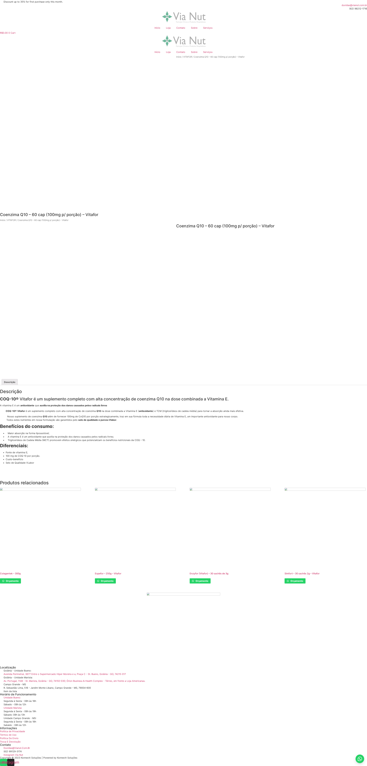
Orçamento (12, 580)
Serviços (207, 27)
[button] (360, 759)
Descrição (9, 382)
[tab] (10, 382)
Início (157, 27)
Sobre (194, 27)
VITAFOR (187, 57)
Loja (168, 27)
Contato (180, 27)
